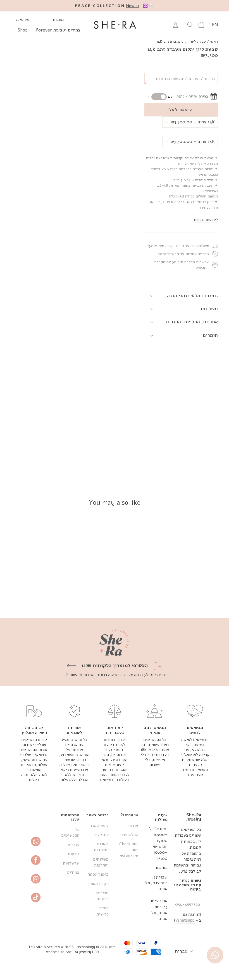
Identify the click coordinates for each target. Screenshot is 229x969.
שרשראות (71, 863)
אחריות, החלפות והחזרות (192, 321)
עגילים (73, 845)
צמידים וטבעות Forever (58, 30)
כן (147, 96)
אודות (133, 825)
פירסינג (22, 19)
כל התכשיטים (70, 832)
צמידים (73, 872)
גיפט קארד (99, 825)
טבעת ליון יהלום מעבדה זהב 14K (181, 41)
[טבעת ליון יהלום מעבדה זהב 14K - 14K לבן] (194, 593)
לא (170, 96)
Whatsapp (185, 920)
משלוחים (208, 308)
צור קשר (101, 835)
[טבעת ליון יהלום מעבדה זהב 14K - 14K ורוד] (186, 593)
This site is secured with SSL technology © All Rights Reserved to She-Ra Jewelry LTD (72, 949)
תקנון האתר (99, 884)
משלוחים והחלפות (101, 862)
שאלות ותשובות (101, 847)
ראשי (214, 41)
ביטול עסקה (98, 874)
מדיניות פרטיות (102, 896)
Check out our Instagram (128, 850)
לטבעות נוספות (206, 219)
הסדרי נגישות (102, 911)
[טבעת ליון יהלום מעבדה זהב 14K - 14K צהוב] (201, 593)
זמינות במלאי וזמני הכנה (192, 295)
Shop (23, 30)
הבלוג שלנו (128, 835)
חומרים (210, 335)
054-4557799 (187, 904)
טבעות (73, 854)
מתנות (58, 19)
